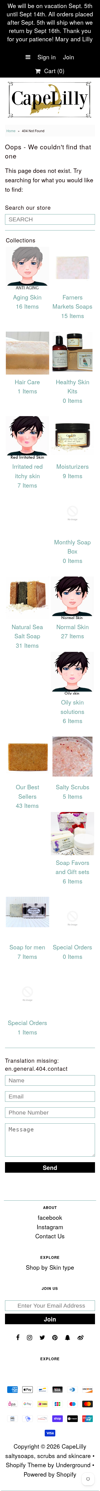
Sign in (47, 57)
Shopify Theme (26, 1465)
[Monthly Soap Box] (72, 513)
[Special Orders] (72, 918)
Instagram (50, 1227)
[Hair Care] (27, 353)
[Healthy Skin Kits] (72, 352)
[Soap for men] (27, 912)
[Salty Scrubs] (72, 757)
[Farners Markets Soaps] (72, 268)
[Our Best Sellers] (27, 758)
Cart (52, 70)
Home (11, 130)
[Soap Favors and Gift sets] (72, 833)
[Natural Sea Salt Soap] (27, 598)
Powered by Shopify (50, 1474)
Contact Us (50, 1236)
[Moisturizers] (72, 437)
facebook (50, 1217)
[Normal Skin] (72, 598)
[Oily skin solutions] (72, 673)
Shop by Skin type (50, 1267)
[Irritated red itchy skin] (27, 437)
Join (68, 57)
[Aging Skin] (27, 268)
